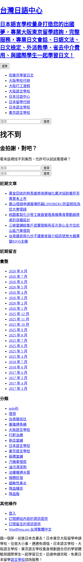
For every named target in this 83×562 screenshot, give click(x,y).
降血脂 (14, 494)
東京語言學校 (19, 113)
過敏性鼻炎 (18, 483)
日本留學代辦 (19, 102)
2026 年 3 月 (18, 298)
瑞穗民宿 (16, 478)
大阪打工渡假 (19, 86)
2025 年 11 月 (19, 319)
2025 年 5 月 (18, 351)
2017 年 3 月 (18, 389)
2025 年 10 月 (19, 324)
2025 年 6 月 (18, 346)
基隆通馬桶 (18, 424)
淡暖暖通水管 (19, 472)
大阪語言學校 (19, 91)
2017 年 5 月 (18, 378)
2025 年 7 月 (18, 340)
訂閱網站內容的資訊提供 (28, 519)
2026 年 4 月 (18, 292)
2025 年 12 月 (19, 314)
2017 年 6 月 (18, 373)
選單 (5, 66)
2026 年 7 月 (18, 276)
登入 (12, 513)
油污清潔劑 (18, 467)
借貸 (12, 414)
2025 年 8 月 (18, 335)
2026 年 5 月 (18, 287)
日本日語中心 (19, 97)
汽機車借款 (18, 462)
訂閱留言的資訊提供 (25, 524)
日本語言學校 (19, 107)
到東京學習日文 (21, 75)
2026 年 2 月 (18, 303)
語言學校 (18, 560)
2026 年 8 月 (18, 271)
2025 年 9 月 (18, 330)
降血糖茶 (16, 488)
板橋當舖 (16, 456)
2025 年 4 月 (18, 357)
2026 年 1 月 (18, 308)
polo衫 (14, 408)
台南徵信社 (18, 419)
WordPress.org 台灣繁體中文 (30, 529)
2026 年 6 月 (18, 282)
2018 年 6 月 (18, 367)
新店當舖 (16, 440)
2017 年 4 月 (18, 383)
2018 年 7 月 (18, 362)
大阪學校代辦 (19, 81)
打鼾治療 (16, 435)
